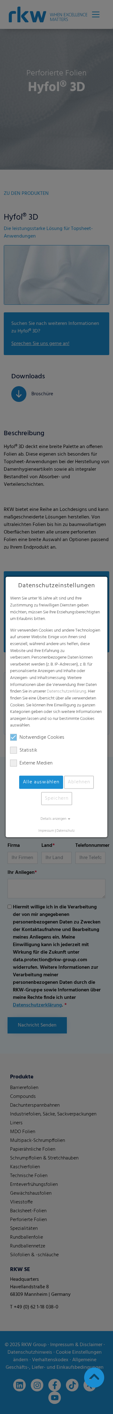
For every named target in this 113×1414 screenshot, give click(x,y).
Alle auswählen (41, 782)
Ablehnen (79, 782)
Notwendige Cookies (41, 737)
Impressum (46, 831)
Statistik (28, 750)
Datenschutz (65, 831)
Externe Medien (35, 763)
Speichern (56, 798)
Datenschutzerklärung (66, 691)
